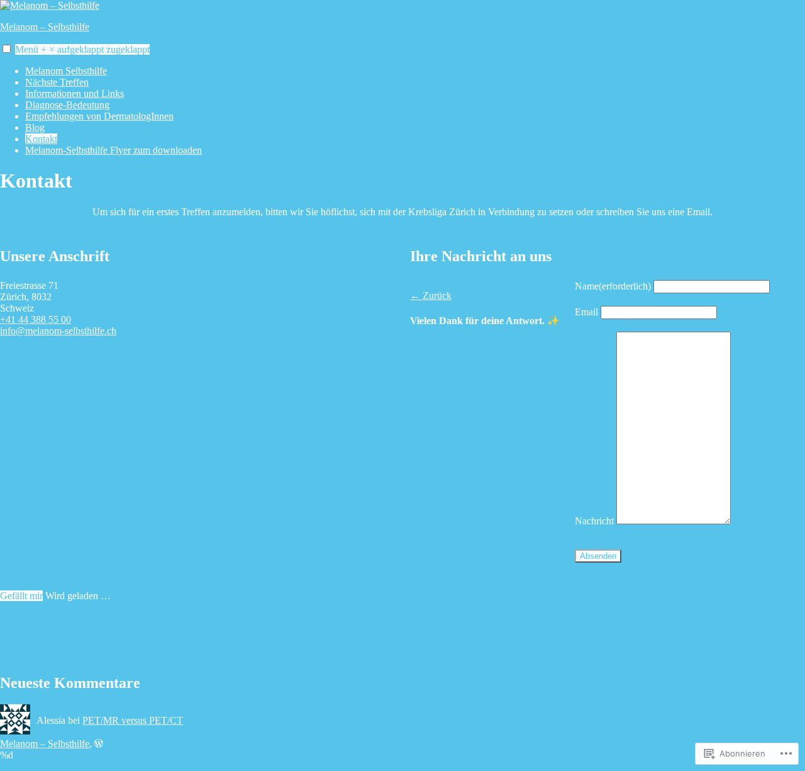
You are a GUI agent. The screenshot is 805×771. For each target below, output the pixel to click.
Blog (35, 127)
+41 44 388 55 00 (35, 319)
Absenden (598, 556)
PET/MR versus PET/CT (132, 720)
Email (586, 312)
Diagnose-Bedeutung (67, 104)
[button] (7, 49)
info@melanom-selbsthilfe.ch (58, 330)
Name (613, 286)
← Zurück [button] (431, 295)
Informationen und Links (74, 93)
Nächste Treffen (57, 82)
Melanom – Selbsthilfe (44, 26)
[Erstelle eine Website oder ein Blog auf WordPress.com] (98, 743)
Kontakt (41, 138)
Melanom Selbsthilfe (66, 70)
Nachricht (594, 520)
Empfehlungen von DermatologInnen (99, 116)
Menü (82, 49)
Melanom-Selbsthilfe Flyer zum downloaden (113, 150)
